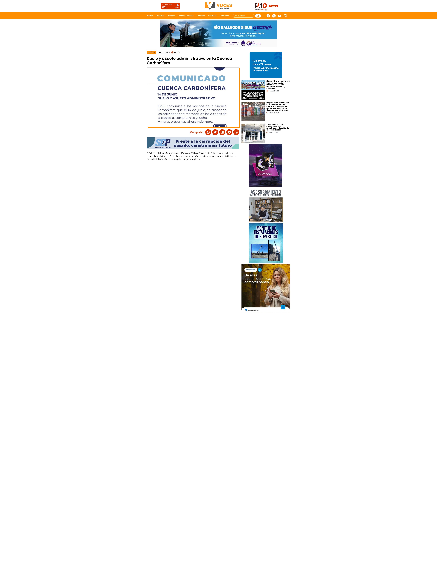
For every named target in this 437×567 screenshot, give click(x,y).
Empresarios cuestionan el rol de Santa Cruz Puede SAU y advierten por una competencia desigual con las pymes (277, 106)
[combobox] (243, 16)
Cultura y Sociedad (185, 16)
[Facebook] (268, 15)
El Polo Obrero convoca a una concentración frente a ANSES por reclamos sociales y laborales (278, 85)
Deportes (171, 16)
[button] (208, 132)
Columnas (212, 16)
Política (150, 16)
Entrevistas (224, 16)
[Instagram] (285, 15)
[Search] (258, 16)
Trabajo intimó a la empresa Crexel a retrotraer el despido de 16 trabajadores (277, 127)
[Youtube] (279, 15)
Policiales (160, 16)
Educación (201, 16)
